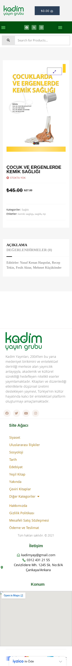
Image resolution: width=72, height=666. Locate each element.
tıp (44, 213)
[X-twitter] (34, 27)
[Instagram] (41, 27)
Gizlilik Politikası (21, 513)
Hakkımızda (18, 505)
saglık (38, 213)
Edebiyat (16, 467)
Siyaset (14, 437)
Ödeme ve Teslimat (24, 527)
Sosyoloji (16, 452)
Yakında (15, 481)
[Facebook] (26, 27)
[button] (3, 27)
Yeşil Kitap (17, 474)
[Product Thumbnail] (54, 71)
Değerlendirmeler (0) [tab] (29, 250)
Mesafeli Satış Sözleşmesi (29, 520)
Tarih (13, 459)
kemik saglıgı (25, 213)
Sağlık (25, 209)
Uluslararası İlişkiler (24, 445)
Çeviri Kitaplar (20, 489)
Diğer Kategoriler (22, 496)
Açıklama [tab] (16, 245)
